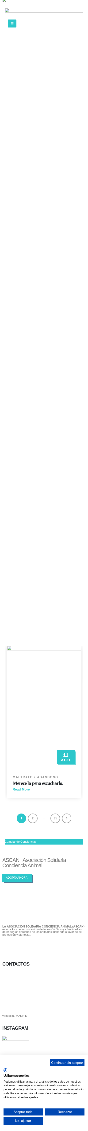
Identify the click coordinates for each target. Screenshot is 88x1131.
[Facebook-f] (8, 947)
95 (55, 818)
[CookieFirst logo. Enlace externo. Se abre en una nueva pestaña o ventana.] (5, 1070)
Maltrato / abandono (35, 777)
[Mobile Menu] (12, 23)
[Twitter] (21, 947)
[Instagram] (33, 947)
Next (67, 818)
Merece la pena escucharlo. (38, 783)
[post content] (44, 708)
